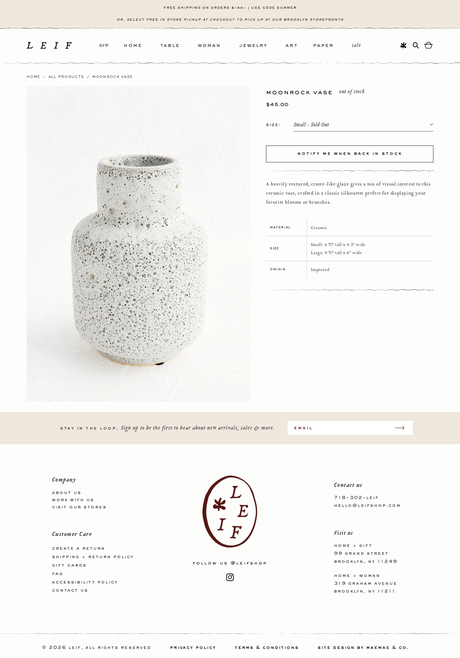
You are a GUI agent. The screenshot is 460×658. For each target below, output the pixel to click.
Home (33, 77)
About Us (66, 493)
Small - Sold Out (311, 124)
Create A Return (78, 548)
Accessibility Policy (85, 582)
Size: (273, 124)
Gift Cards (69, 565)
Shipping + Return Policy (93, 557)
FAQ (57, 574)
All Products (66, 77)
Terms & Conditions (267, 647)
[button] (142, 46)
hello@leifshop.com (367, 505)
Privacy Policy (193, 647)
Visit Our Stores (79, 507)
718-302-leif (356, 498)
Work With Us (73, 500)
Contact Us (70, 590)
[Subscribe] (402, 428)
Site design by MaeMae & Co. (363, 647)
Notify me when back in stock (349, 153)
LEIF (75, 647)
